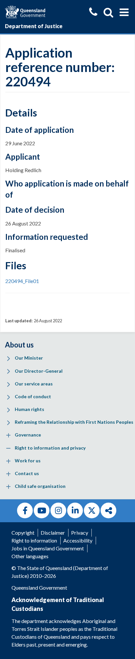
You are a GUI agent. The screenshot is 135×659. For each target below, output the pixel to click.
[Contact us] (93, 12)
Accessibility (77, 540)
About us (19, 344)
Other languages (29, 556)
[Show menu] (124, 12)
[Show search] (108, 12)
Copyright (22, 532)
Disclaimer (53, 532)
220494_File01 (22, 281)
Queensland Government (39, 587)
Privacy (79, 532)
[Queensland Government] (25, 11)
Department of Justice (34, 26)
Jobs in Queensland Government (47, 548)
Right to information (34, 540)
